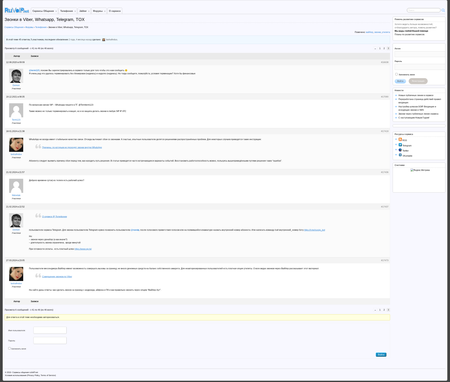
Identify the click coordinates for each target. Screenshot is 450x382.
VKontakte (407, 156)
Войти (381, 354)
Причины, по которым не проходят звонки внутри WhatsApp (72, 147)
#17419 (384, 131)
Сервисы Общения (43, 11)
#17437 (384, 207)
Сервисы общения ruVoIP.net (25, 372)
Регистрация (418, 81)
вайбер (369, 32)
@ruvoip (135, 230)
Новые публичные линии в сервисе (415, 95)
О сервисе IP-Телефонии (54, 216)
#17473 (384, 260)
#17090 (384, 97)
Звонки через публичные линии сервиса (418, 114)
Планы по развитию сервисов (409, 34)
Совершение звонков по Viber (57, 276)
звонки (377, 32)
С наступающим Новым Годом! (413, 117)
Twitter (405, 151)
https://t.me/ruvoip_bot (314, 230)
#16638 (384, 62)
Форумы (98, 11)
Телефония (66, 11)
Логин (398, 49)
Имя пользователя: (16, 330)
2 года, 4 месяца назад (80, 40)
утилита (386, 32)
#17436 (384, 172)
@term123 (34, 70)
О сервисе (115, 11)
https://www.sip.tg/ (83, 249)
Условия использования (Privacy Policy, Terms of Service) (30, 375)
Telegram (407, 145)
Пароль (398, 61)
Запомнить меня (18, 349)
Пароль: (11, 341)
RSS (404, 140)
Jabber (83, 11)
